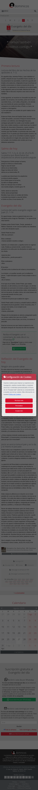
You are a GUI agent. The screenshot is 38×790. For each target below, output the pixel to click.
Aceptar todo (19, 411)
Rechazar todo (19, 400)
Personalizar (19, 405)
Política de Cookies (15, 394)
